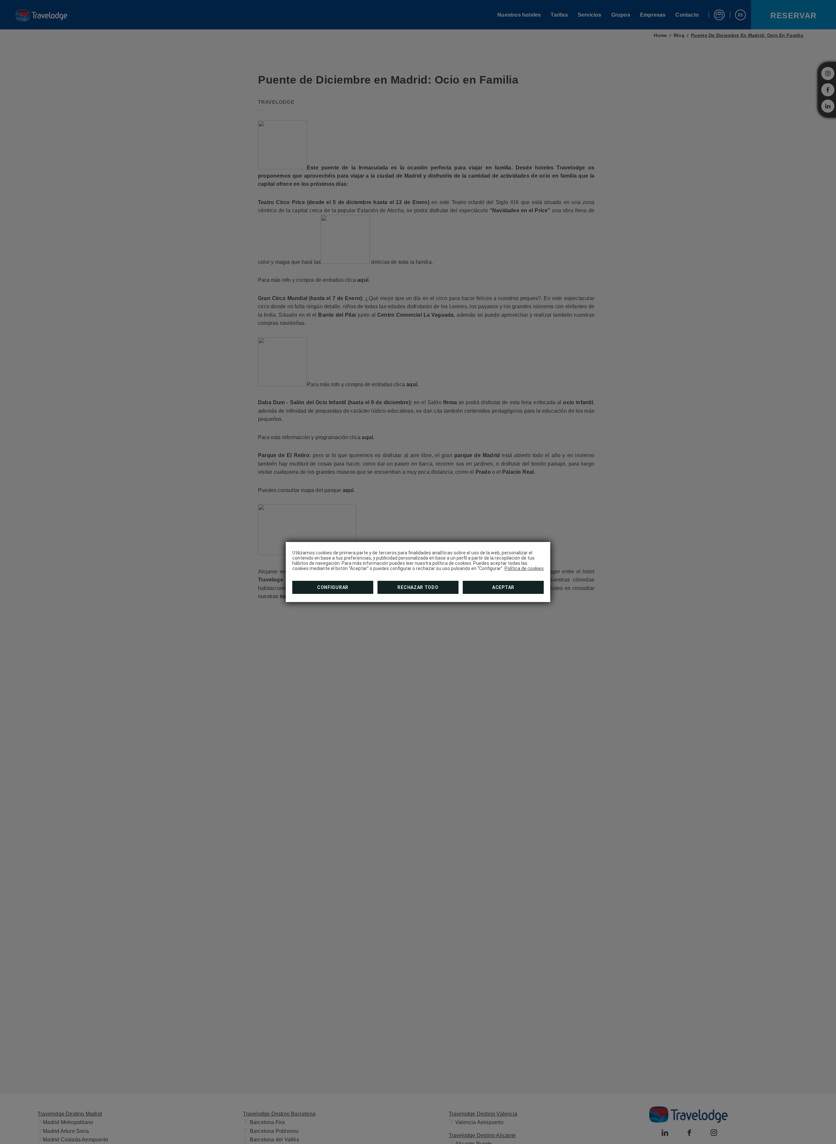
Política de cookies (524, 568)
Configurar (332, 587)
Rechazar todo (417, 587)
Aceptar (503, 587)
